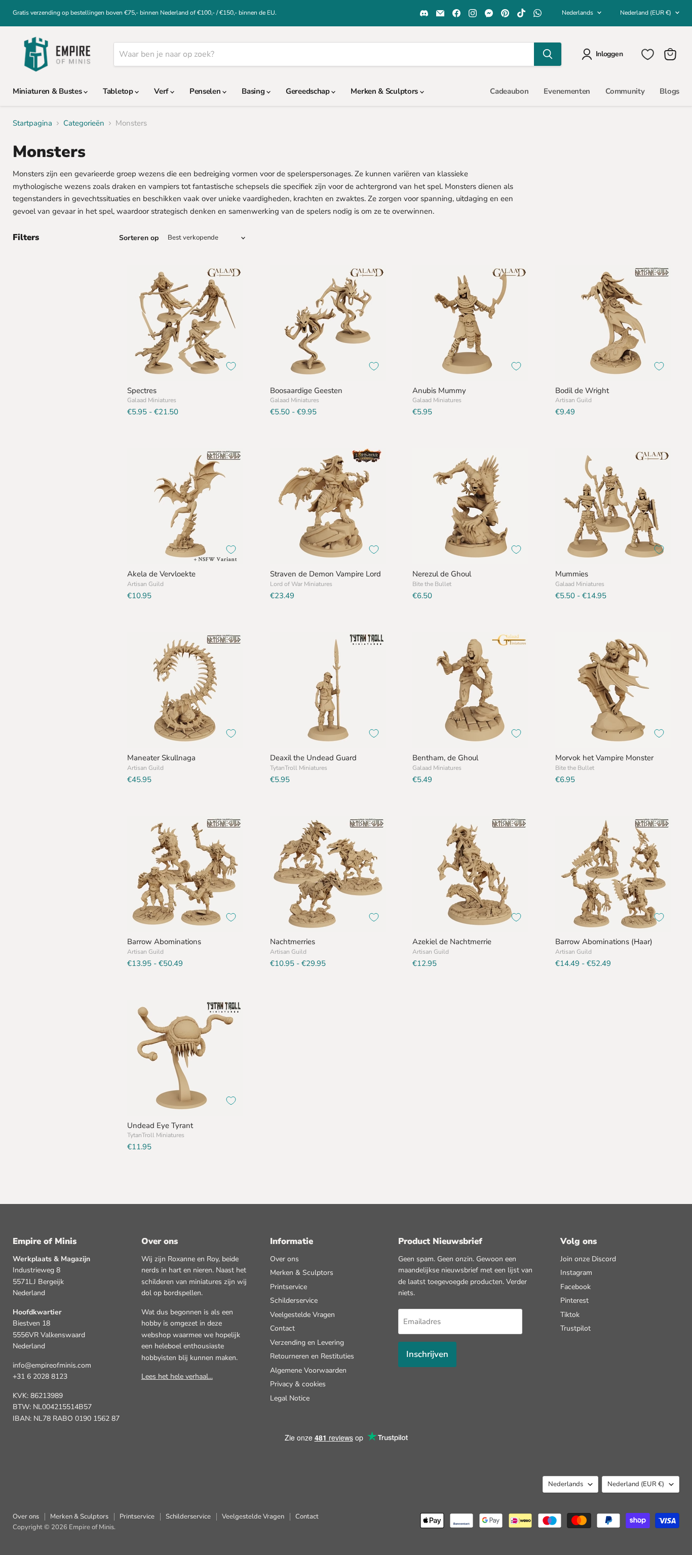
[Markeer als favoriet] (231, 366)
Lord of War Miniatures (301, 584)
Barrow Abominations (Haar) (603, 942)
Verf (162, 91)
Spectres (142, 390)
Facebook (575, 1287)
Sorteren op (139, 238)
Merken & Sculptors (385, 91)
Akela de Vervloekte (161, 574)
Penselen (205, 91)
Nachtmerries (292, 942)
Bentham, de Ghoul (445, 758)
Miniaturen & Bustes (48, 91)
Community (624, 91)
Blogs (669, 91)
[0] (647, 54)
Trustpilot (575, 1328)
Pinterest (574, 1300)
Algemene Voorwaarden (308, 1370)
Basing (254, 91)
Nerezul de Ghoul (441, 574)
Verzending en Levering (307, 1342)
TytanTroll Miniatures (298, 768)
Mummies (571, 574)
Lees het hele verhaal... (177, 1376)
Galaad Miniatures (151, 400)
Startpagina (32, 123)
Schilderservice (294, 1300)
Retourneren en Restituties (312, 1356)
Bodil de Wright (582, 390)
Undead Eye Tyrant (160, 1125)
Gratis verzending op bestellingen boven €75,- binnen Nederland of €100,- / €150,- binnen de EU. (145, 12)
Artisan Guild (573, 400)
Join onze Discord (588, 1259)
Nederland (645, 13)
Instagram (576, 1272)
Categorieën (83, 123)
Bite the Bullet (431, 584)
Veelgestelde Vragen (302, 1314)
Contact (282, 1328)
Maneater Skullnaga (161, 758)
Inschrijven (427, 1354)
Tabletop (119, 91)
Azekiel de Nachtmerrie (451, 942)
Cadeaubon (509, 91)
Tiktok (570, 1314)
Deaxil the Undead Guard (313, 758)
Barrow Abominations (164, 942)
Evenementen (567, 91)
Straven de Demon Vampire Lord (325, 574)
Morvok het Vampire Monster (604, 758)
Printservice (288, 1287)
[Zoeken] (547, 54)
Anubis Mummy (439, 390)
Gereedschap (308, 91)
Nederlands (577, 13)
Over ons (284, 1259)
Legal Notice (290, 1398)
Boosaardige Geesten (306, 390)
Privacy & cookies (298, 1384)
